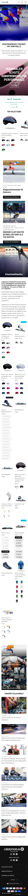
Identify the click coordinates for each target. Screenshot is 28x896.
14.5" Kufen (5, 540)
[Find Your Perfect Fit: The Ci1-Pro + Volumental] (14, 705)
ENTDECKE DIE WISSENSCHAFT (12, 242)
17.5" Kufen (5, 557)
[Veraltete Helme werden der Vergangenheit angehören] (14, 826)
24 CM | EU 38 (5, 424)
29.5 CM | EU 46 (6, 455)
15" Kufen (5, 543)
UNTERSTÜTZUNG (7, 867)
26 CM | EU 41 (5, 436)
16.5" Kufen (5, 551)
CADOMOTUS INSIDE (7, 875)
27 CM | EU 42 (5, 441)
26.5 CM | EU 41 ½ (6, 438)
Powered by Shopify (18, 894)
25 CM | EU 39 (5, 430)
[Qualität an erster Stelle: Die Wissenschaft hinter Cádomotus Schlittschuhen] (14, 729)
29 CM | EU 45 (5, 453)
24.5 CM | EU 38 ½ (6, 427)
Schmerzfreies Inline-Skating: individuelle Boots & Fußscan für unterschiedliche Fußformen (12, 787)
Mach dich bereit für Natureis (11, 197)
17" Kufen (5, 554)
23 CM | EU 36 (5, 419)
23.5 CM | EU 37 (6, 421)
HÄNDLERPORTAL (7, 871)
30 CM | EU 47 (5, 458)
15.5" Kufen (5, 546)
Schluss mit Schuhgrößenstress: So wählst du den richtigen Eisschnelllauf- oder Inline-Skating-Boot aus (13, 813)
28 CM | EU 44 (5, 447)
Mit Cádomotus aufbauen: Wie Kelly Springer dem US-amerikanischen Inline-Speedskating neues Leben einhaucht (13, 761)
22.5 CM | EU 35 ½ (6, 416)
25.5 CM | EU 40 (6, 433)
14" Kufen (5, 537)
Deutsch (13, 879)
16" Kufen (5, 548)
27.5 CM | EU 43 (6, 444)
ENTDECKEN (14, 85)
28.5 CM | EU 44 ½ (6, 450)
